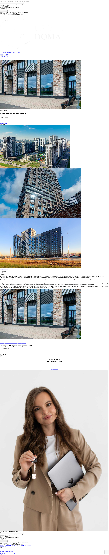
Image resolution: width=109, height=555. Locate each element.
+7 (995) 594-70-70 (4, 54)
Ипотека (13, 52)
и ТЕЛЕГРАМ (26, 545)
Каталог (4, 52)
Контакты (18, 52)
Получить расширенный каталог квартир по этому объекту (13, 343)
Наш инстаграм (14, 545)
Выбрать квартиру (4, 123)
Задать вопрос (54, 369)
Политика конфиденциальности (7, 551)
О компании (9, 52)
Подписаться (3, 546)
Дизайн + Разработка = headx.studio (7, 553)
